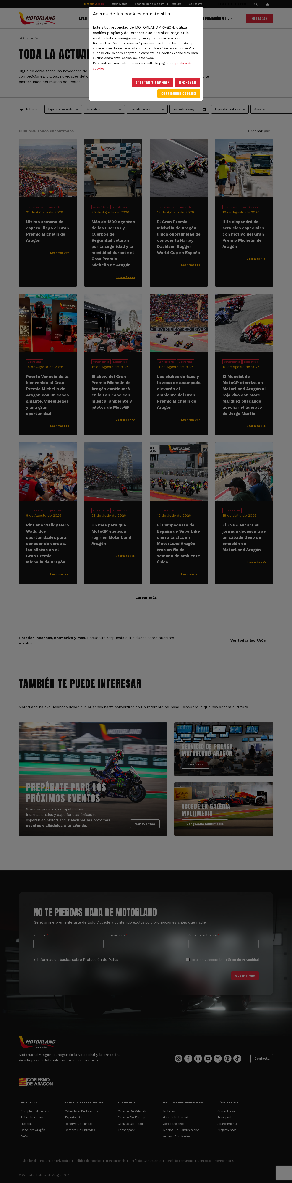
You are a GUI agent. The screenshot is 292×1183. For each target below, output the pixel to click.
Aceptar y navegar (153, 82)
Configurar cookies (178, 93)
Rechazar (187, 82)
